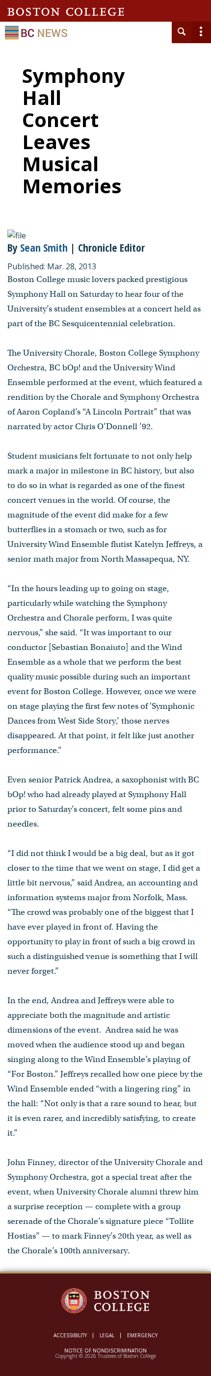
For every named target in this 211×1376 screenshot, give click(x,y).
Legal (107, 1335)
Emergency (142, 1335)
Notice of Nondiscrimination (105, 1350)
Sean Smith (44, 247)
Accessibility (70, 1335)
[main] (105, 670)
